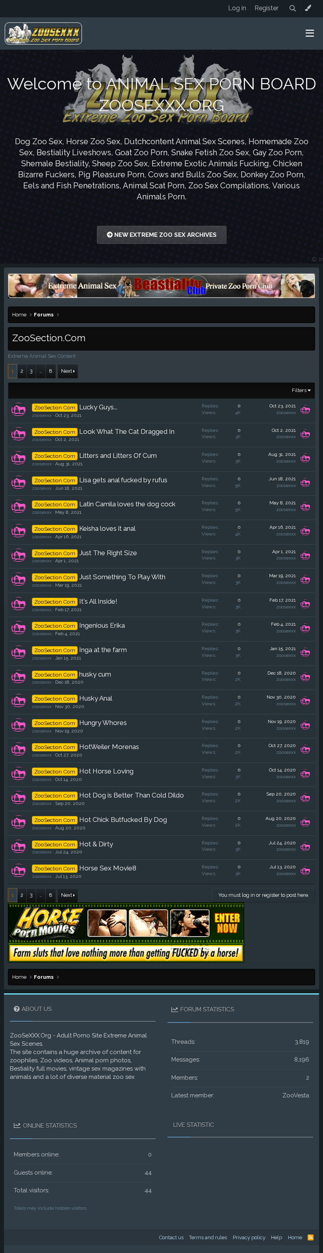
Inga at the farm (103, 650)
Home (295, 1237)
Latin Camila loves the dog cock (127, 504)
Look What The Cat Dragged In (126, 431)
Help (276, 1237)
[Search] (293, 8)
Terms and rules (208, 1237)
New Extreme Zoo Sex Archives (165, 234)
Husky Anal (95, 698)
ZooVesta (295, 1095)
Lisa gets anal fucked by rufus (123, 480)
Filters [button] (299, 390)
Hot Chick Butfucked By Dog (123, 820)
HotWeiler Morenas (109, 747)
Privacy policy (249, 1237)
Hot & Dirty (96, 844)
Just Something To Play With (122, 577)
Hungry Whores (103, 723)
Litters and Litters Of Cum (118, 455)
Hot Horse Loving (106, 771)
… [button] (40, 371)
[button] (310, 33)
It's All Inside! (98, 601)
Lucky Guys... (98, 407)
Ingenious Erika (102, 625)
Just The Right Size (108, 553)
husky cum (95, 674)
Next (66, 371)
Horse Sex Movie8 (107, 868)
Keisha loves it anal (107, 528)
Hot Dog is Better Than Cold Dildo (131, 795)
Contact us (171, 1237)
